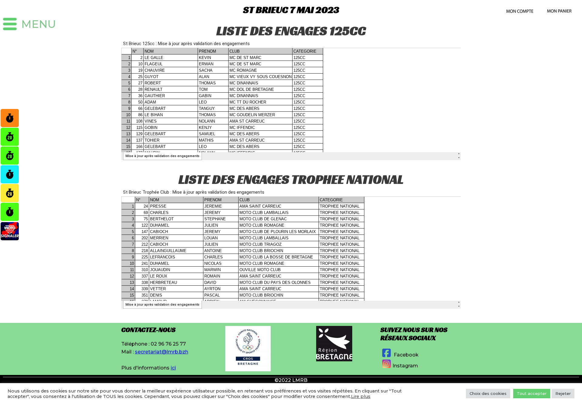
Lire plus (360, 396)
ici (173, 368)
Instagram (405, 366)
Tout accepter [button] (532, 393)
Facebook (406, 355)
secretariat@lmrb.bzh (161, 352)
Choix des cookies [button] (488, 393)
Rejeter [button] (563, 393)
